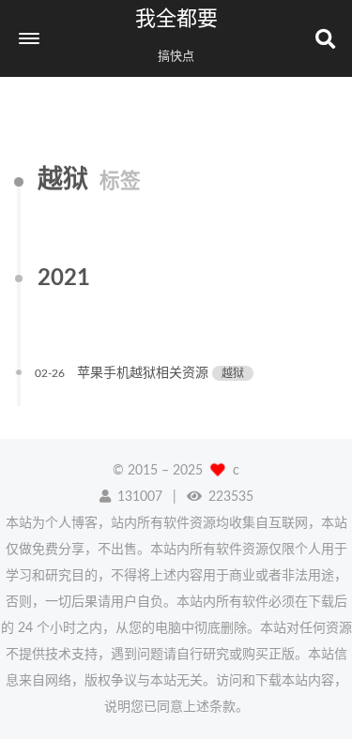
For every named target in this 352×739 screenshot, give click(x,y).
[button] (29, 38)
